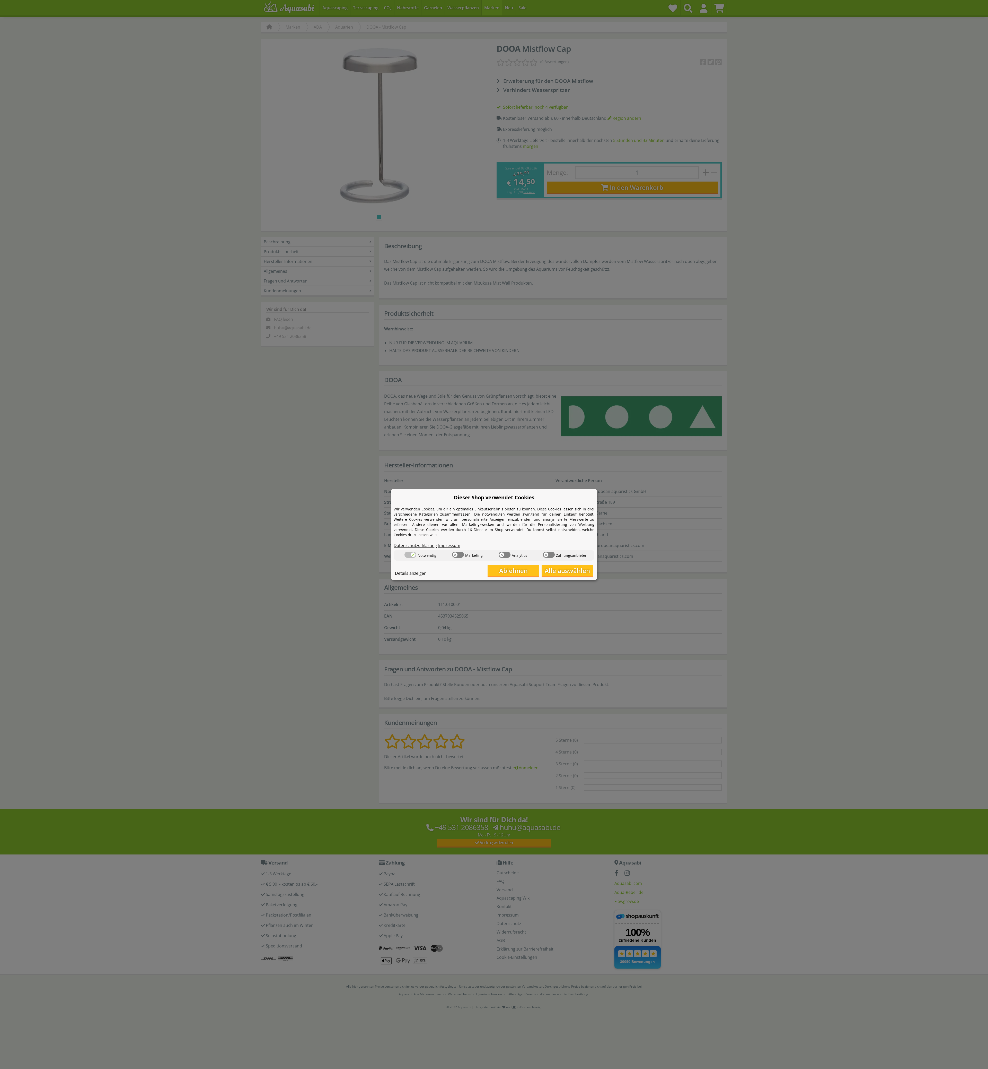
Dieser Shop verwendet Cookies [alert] (494, 497)
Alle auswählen (567, 570)
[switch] (410, 555)
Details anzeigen (411, 573)
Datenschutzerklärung (415, 545)
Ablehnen (513, 570)
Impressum (449, 545)
